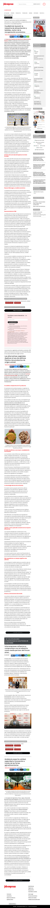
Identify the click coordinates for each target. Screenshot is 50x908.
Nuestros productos (11, 897)
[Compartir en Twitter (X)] (21, 37)
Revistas (42, 13)
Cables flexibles (38, 81)
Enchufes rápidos (38, 58)
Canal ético (9, 896)
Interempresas (7, 696)
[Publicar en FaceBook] (18, 37)
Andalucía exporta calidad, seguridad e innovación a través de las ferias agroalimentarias (39, 166)
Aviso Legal (18, 330)
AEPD (21, 342)
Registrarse (30, 888)
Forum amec (8, 658)
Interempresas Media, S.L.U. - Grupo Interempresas (27, 906)
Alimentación (7, 10)
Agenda (35, 200)
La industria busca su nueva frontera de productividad (16, 642)
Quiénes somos (10, 899)
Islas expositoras (38, 70)
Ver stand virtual (17, 302)
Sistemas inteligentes (37, 92)
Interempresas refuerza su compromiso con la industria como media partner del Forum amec (39, 159)
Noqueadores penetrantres (37, 103)
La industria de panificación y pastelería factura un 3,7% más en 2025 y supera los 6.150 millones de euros (39, 181)
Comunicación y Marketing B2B (39, 214)
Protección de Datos (32, 896)
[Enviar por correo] (15, 37)
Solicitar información (9, 302)
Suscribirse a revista (32, 891)
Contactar (9, 894)
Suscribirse (39, 131)
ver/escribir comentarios (17, 632)
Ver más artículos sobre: (13, 639)
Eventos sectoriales (37, 216)
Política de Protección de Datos (12, 343)
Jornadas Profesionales (37, 212)
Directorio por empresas (39, 206)
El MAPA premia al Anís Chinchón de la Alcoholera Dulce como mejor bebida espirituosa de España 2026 (39, 174)
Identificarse (31, 886)
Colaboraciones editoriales (34, 899)
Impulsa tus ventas (37, 213)
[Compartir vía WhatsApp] (27, 37)
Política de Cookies (32, 897)
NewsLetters (31, 889)
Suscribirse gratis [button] (35, 4)
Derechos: (21, 338)
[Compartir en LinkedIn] (24, 37)
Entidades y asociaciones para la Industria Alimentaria (39, 203)
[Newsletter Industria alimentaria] (39, 118)
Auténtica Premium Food (15, 837)
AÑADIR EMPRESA (12, 903)
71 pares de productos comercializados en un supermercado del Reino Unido (16, 403)
